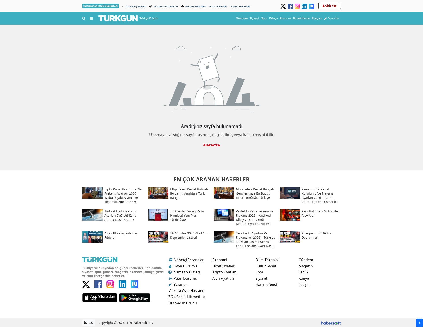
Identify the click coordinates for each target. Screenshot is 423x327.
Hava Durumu (185, 266)
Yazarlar (180, 284)
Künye (304, 278)
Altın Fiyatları (223, 278)
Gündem (306, 259)
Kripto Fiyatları (224, 272)
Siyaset (261, 278)
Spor (259, 272)
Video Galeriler (240, 6)
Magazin (306, 266)
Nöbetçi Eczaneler (166, 6)
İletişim (305, 284)
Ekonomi (219, 259)
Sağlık (303, 272)
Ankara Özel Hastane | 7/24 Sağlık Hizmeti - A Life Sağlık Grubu (187, 296)
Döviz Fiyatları (224, 266)
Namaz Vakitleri (195, 6)
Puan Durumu (185, 278)
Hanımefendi (266, 284)
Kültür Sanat (266, 266)
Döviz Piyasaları (136, 6)
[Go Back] (419, 323)
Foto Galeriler (218, 6)
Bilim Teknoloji (268, 259)
